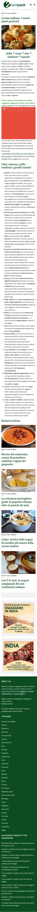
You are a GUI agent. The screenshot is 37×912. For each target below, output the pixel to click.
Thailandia (5, 827)
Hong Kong (5, 756)
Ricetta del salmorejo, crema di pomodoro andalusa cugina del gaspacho (14, 459)
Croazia (4, 739)
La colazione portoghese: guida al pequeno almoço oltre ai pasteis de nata (16, 502)
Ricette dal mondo (9, 13)
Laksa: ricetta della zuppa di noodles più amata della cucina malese (17, 543)
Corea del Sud (6, 735)
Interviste (4, 767)
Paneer (7, 386)
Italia (3, 771)
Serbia (3, 802)
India (3, 760)
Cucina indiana (6, 146)
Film (3, 746)
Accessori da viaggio (8, 721)
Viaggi (3, 830)
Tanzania (4, 823)
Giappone (4, 753)
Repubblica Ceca (7, 792)
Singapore (5, 806)
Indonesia (4, 763)
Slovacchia (5, 809)
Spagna (4, 813)
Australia (4, 732)
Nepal (3, 781)
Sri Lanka (4, 816)
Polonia (4, 785)
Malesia (4, 774)
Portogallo (5, 788)
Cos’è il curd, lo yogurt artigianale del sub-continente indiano (15, 584)
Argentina (5, 728)
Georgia (4, 749)
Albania (4, 725)
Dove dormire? (6, 742)
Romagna (4, 799)
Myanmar (4, 778)
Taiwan (3, 820)
